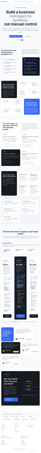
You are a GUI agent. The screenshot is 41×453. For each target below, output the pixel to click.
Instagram (10, 450)
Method (23, 1)
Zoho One (3, 425)
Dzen (27, 450)
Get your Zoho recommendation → (9, 400)
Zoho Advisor (30, 1)
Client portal (17, 431)
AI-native (15, 1)
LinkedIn (6, 450)
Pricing (26, 1)
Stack (2, 429)
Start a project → (6, 338)
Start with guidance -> (7, 316)
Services (19, 1)
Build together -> (20, 316)
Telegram (23, 450)
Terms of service (31, 426)
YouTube (14, 450)
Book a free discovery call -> (16, 36)
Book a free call (15, 321)
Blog (15, 429)
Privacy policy (30, 425)
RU (39, 1)
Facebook (17, 450)
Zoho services (3, 426)
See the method (27, 36)
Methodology (17, 425)
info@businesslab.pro (32, 450)
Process (16, 426)
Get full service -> (34, 316)
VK (20, 450)
